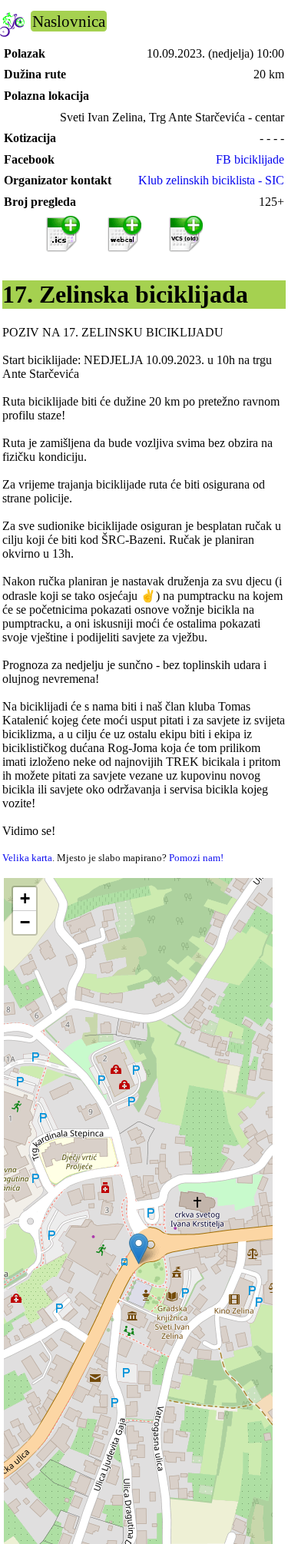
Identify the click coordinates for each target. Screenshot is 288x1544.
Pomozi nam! (196, 857)
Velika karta (27, 857)
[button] (138, 1248)
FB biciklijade (250, 159)
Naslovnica (68, 21)
